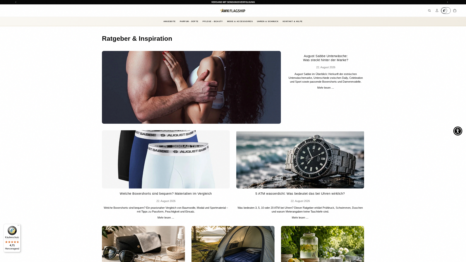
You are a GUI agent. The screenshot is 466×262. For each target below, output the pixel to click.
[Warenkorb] (455, 11)
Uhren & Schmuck (268, 21)
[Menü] (18, 226)
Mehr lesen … (325, 87)
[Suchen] (429, 11)
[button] (457, 131)
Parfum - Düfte (189, 21)
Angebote (169, 21)
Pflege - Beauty (213, 21)
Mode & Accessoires (240, 21)
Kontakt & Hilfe (293, 21)
